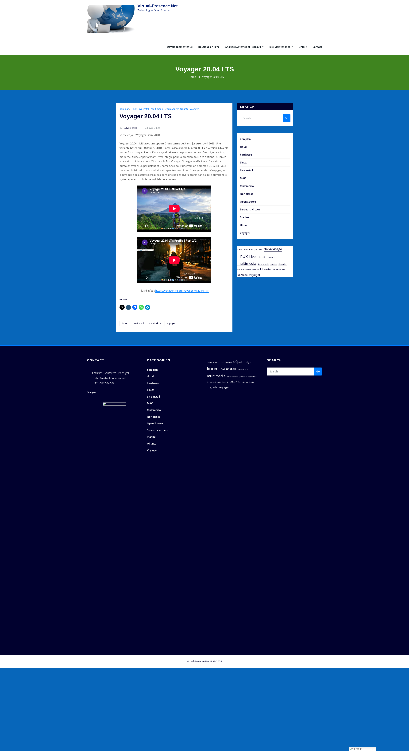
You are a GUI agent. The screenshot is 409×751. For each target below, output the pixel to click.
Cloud (239, 250)
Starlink (244, 217)
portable (273, 264)
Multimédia (157, 108)
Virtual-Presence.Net (158, 6)
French (358, 748)
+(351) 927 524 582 (103, 383)
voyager (171, 323)
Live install (144, 108)
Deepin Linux (256, 250)
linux (124, 323)
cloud (243, 147)
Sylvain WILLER (130, 127)
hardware (246, 154)
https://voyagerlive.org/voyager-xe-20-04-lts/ (182, 290)
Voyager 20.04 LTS (213, 77)
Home (192, 77)
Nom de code (263, 264)
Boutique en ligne (209, 47)
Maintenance (273, 257)
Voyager (194, 108)
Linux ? (302, 47)
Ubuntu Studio (279, 270)
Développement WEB (180, 47)
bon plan (124, 108)
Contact (317, 47)
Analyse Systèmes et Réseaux (243, 47)
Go (286, 118)
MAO (243, 178)
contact (247, 250)
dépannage (273, 249)
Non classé (246, 194)
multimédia (155, 323)
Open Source (172, 108)
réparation (282, 264)
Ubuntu (184, 108)
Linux (134, 108)
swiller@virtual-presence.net (109, 378)
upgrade (242, 275)
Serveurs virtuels (250, 209)
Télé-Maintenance (280, 47)
